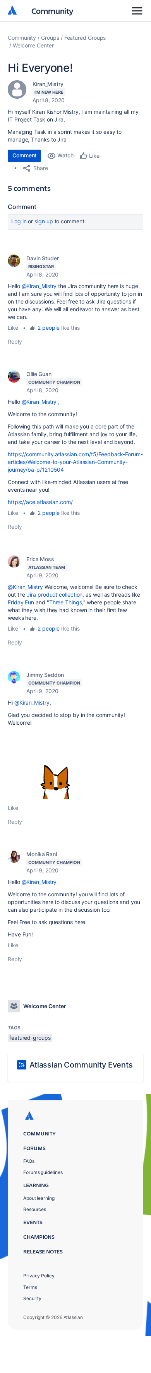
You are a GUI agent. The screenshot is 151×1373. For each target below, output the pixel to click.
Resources (34, 1209)
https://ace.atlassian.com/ (40, 502)
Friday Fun (21, 602)
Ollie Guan (38, 374)
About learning (39, 1198)
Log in (19, 221)
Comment (24, 155)
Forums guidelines (43, 1172)
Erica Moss (40, 559)
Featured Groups (85, 37)
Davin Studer (42, 258)
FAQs (28, 1161)
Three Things (65, 602)
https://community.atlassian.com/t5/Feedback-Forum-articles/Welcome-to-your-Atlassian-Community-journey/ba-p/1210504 (75, 462)
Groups (50, 37)
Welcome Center (33, 45)
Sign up (43, 221)
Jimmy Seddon (45, 674)
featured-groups (30, 1037)
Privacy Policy (39, 1276)
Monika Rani (41, 854)
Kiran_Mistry (48, 84)
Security (32, 1298)
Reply (15, 341)
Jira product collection (54, 594)
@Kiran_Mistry (39, 286)
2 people (48, 327)
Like (13, 327)
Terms (30, 1287)
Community (52, 10)
